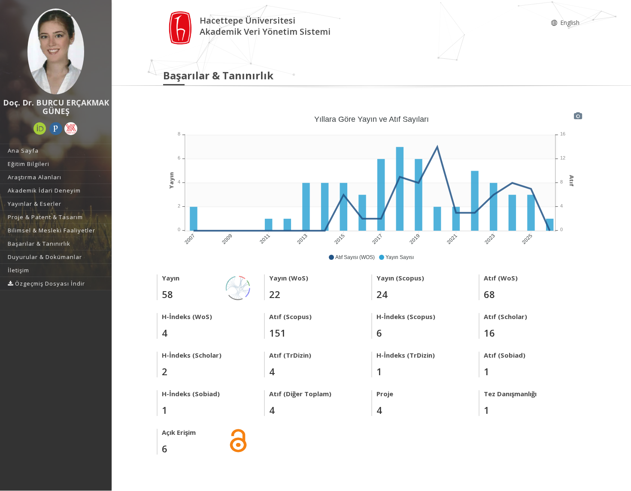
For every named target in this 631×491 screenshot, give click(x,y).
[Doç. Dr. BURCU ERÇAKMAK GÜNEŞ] (56, 51)
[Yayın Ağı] (238, 287)
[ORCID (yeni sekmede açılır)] (40, 128)
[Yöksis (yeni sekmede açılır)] (70, 128)
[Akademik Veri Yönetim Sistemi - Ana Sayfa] (181, 27)
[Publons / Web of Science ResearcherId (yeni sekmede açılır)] (55, 128)
